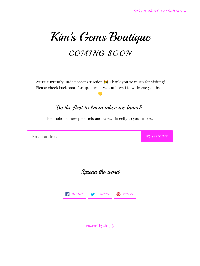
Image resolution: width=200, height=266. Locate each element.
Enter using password (160, 11)
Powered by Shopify (100, 226)
